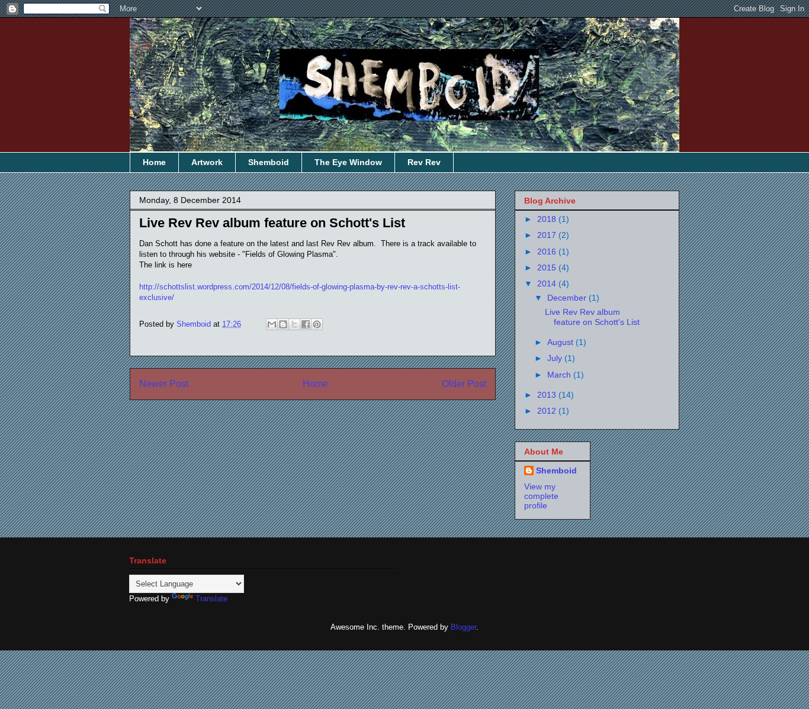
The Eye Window (348, 162)
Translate (211, 598)
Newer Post (163, 384)
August (561, 342)
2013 (547, 394)
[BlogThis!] (283, 324)
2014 (547, 283)
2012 (547, 410)
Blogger (463, 627)
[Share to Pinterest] (317, 324)
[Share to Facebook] (306, 324)
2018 (547, 219)
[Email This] (272, 324)
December (568, 297)
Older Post (464, 384)
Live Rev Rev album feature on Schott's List (592, 317)
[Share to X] (294, 324)
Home (154, 162)
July (555, 358)
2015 (547, 267)
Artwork (207, 162)
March (560, 374)
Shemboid (268, 162)
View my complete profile (541, 496)
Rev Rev (424, 162)
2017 (547, 235)
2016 (547, 251)
